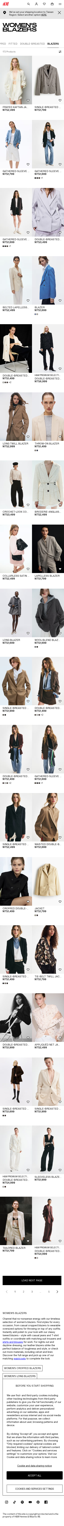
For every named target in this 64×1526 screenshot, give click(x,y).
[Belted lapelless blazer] (16, 280)
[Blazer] (48, 280)
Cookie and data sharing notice (34, 1465)
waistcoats (20, 1358)
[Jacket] (48, 881)
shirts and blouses (13, 1342)
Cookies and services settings (34, 1488)
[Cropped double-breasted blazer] (16, 881)
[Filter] (59, 52)
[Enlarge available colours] (37, 314)
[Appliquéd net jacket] (48, 1017)
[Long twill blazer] (16, 416)
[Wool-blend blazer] (48, 613)
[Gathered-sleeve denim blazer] (16, 144)
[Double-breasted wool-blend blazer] (48, 348)
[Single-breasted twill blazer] (16, 817)
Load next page (32, 1280)
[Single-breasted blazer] (48, 80)
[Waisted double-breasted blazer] (48, 817)
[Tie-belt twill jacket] (48, 949)
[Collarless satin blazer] (16, 549)
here (44, 15)
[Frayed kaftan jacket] (16, 80)
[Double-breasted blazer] (48, 212)
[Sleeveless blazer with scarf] (48, 1150)
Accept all (34, 1475)
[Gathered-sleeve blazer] (48, 144)
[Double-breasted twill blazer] (16, 1017)
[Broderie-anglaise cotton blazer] (48, 484)
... (40, 1291)
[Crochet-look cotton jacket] (16, 484)
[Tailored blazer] (16, 1221)
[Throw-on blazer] (48, 416)
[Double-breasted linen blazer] (16, 1150)
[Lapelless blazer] (48, 549)
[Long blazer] (16, 613)
